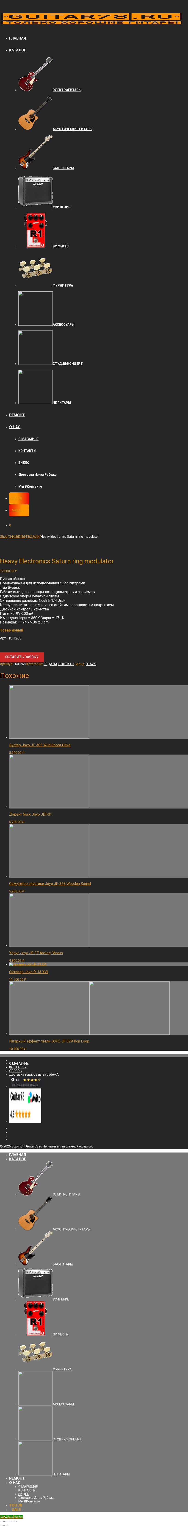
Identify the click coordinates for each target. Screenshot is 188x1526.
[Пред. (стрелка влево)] (2, 1525)
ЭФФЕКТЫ (17, 536)
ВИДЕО (23, 463)
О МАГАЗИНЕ (28, 439)
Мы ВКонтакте (30, 486)
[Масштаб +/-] (15, 1521)
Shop (4, 536)
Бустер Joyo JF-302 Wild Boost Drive (39, 745)
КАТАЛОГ (17, 50)
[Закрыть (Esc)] (2, 1521)
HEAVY (91, 664)
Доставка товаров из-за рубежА (34, 1074)
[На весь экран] (10, 1521)
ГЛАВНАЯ (17, 38)
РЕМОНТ (17, 415)
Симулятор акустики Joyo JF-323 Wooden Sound (50, 883)
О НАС (14, 427)
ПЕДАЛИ (32, 536)
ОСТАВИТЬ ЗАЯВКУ (22, 657)
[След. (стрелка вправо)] (6, 1525)
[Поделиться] (6, 1521)
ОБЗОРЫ (15, 1071)
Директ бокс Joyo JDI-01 (30, 814)
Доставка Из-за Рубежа (37, 474)
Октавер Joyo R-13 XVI (28, 972)
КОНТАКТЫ (27, 451)
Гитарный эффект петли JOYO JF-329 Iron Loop (49, 1041)
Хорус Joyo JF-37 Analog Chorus (36, 953)
